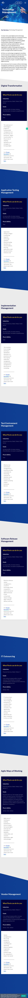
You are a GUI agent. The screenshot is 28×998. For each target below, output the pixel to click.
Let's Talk (19, 2)
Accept (23, 995)
